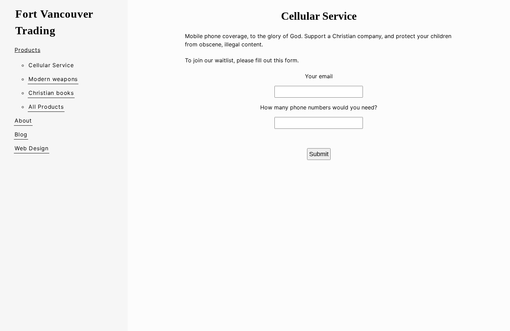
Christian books (51, 92)
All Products (46, 106)
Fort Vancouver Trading (54, 22)
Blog (21, 134)
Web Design (32, 148)
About (23, 120)
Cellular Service (51, 65)
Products (27, 49)
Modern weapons (53, 78)
